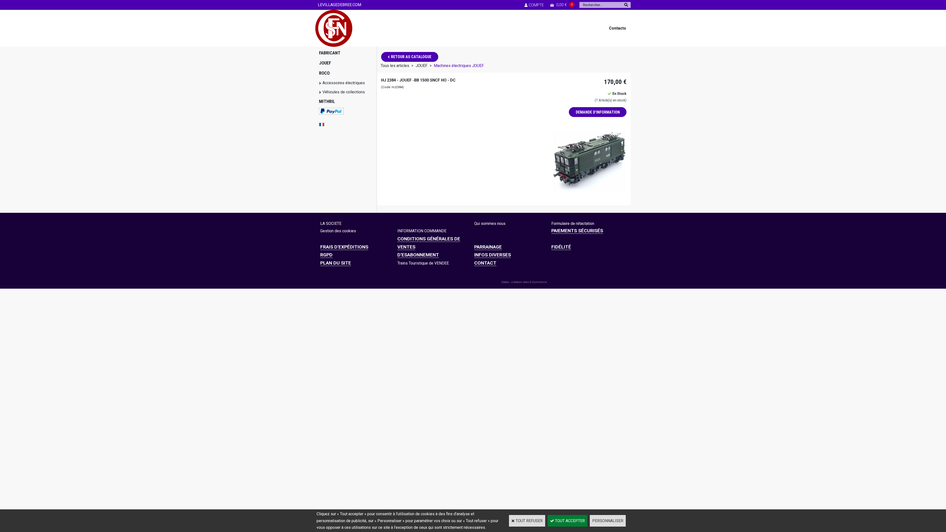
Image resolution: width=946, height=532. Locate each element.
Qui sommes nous (490, 223)
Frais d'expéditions (344, 247)
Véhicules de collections (343, 92)
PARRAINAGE (488, 247)
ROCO (324, 73)
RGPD (326, 255)
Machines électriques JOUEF (459, 65)
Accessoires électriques (343, 83)
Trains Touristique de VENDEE (423, 263)
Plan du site (335, 263)
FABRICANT (329, 52)
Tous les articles (395, 65)
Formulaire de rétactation (572, 223)
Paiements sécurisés (577, 230)
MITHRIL (327, 101)
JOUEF (325, 63)
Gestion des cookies (338, 231)
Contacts (617, 28)
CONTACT (485, 263)
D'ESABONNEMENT (418, 255)
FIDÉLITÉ (561, 247)
